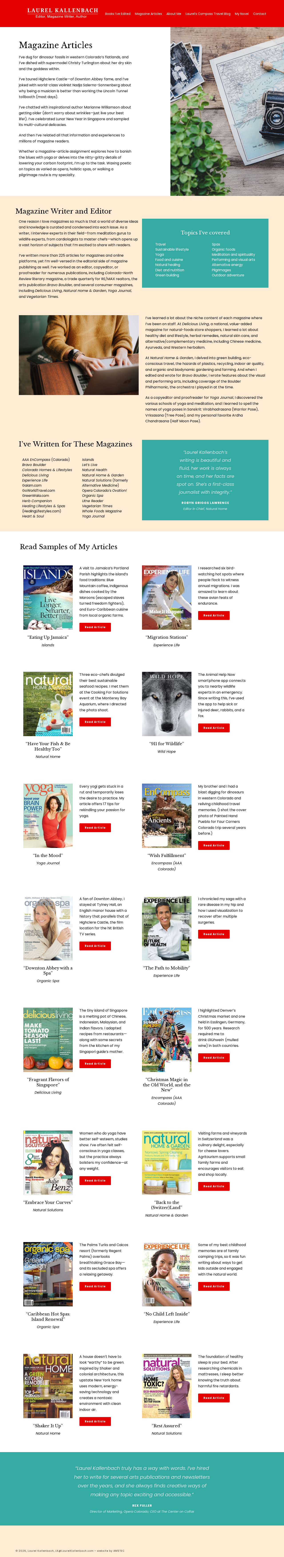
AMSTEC (119, 1551)
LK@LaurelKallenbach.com (74, 1551)
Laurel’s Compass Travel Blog (208, 14)
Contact (259, 14)
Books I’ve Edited (117, 14)
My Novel (242, 14)
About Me (173, 14)
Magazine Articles (148, 14)
